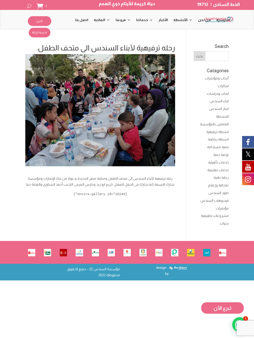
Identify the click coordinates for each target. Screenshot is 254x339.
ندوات (224, 223)
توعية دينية (221, 155)
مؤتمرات (222, 208)
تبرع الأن (222, 308)
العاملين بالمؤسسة (214, 124)
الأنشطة (180, 20)
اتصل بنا (81, 20)
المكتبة (99, 20)
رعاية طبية (221, 177)
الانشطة (222, 116)
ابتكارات (223, 86)
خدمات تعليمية (218, 170)
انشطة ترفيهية (217, 132)
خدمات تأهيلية (218, 162)
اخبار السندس (219, 109)
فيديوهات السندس (214, 201)
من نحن (204, 20)
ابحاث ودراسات (218, 94)
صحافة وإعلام (218, 185)
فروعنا (121, 20)
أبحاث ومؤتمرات (217, 78)
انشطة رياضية (218, 139)
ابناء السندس (219, 101)
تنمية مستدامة (218, 147)
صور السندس (218, 193)
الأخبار (163, 20)
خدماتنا (142, 20)
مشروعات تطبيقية (215, 216)
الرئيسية (223, 20)
